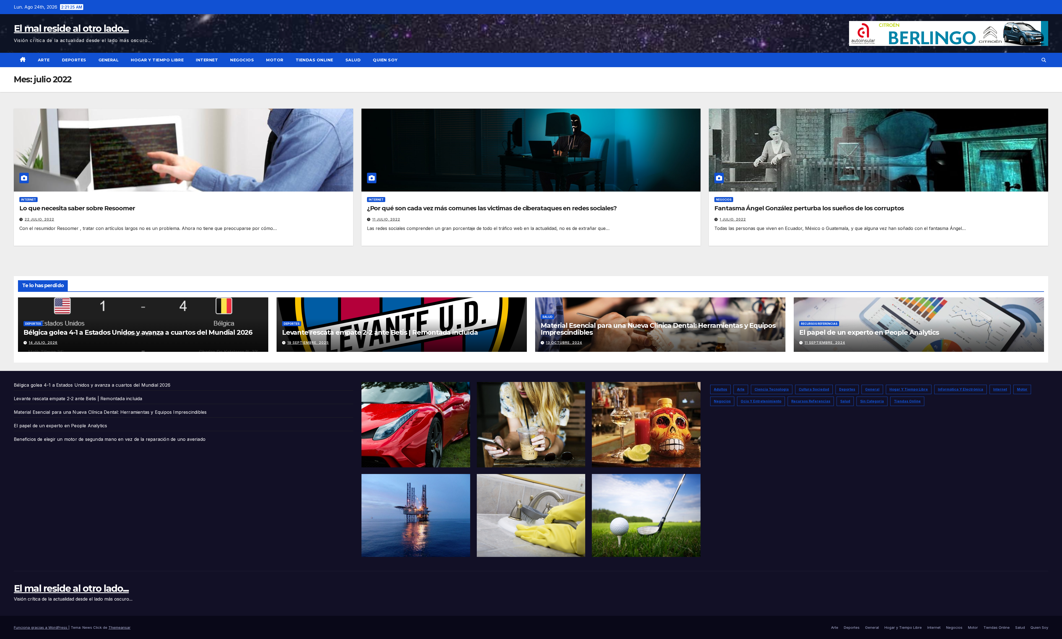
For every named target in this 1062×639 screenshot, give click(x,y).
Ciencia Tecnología (771, 389)
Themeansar (119, 627)
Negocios (242, 59)
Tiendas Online (314, 59)
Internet (207, 59)
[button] (1044, 60)
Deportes (74, 59)
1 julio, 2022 (733, 219)
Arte (44, 59)
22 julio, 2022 (39, 219)
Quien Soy (385, 59)
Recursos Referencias (819, 323)
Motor (274, 59)
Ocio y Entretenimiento (761, 401)
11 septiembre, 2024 (825, 343)
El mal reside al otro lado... (71, 28)
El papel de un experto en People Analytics (869, 332)
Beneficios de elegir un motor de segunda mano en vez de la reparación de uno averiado (109, 439)
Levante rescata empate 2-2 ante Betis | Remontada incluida (380, 332)
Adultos (720, 389)
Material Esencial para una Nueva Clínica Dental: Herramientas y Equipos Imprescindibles (658, 328)
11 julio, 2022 (386, 219)
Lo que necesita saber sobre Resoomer (77, 208)
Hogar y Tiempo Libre (157, 59)
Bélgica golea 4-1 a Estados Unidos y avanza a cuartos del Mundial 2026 (138, 332)
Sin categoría (872, 401)
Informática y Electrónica (960, 389)
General (108, 59)
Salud (353, 59)
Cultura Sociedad (814, 389)
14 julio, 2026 (43, 343)
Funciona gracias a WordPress (41, 627)
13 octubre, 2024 (564, 343)
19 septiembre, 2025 (308, 343)
